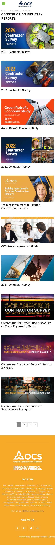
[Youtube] (37, 528)
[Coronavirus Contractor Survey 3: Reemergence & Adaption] (27, 390)
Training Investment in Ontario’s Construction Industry (20, 206)
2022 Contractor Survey (15, 166)
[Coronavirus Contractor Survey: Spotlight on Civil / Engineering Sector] (27, 307)
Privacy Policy (24, 537)
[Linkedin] (24, 528)
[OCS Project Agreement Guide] (27, 230)
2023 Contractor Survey (15, 90)
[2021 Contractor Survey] (27, 268)
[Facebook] (17, 528)
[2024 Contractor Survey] (27, 36)
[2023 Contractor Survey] (27, 74)
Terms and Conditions (39, 537)
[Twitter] (31, 528)
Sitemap (52, 537)
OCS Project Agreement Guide (19, 246)
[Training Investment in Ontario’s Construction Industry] (27, 189)
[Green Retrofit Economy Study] (27, 112)
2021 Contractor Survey (15, 284)
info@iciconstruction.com (33, 511)
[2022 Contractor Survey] (27, 150)
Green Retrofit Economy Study (19, 128)
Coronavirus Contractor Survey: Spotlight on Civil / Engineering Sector (26, 324)
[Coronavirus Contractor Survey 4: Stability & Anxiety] (27, 348)
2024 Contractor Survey (15, 52)
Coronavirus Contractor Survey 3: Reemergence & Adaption (21, 408)
